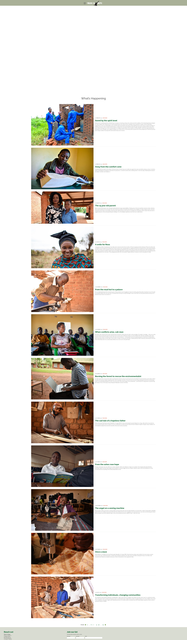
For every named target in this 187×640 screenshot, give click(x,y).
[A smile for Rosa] (62, 247)
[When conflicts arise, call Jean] (62, 335)
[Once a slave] (62, 553)
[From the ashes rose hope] (62, 466)
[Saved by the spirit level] (62, 125)
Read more (105, 164)
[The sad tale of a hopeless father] (62, 422)
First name (69, 636)
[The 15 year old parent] (62, 208)
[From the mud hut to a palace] (62, 291)
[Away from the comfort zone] (62, 168)
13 (103, 624)
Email (86, 636)
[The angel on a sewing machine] (62, 510)
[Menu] (93, 3)
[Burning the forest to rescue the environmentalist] (62, 378)
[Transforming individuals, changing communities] (62, 597)
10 (98, 624)
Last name (78, 636)
